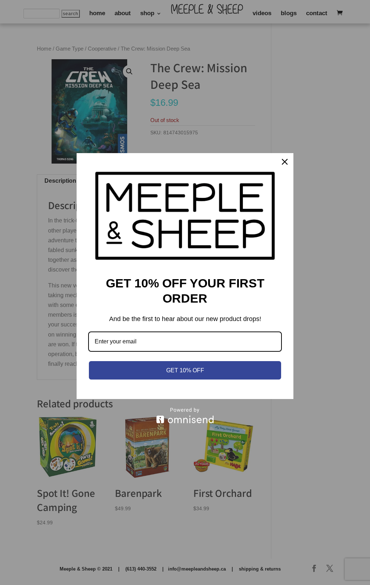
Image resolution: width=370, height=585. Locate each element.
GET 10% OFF (185, 370)
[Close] (284, 161)
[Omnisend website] (185, 415)
